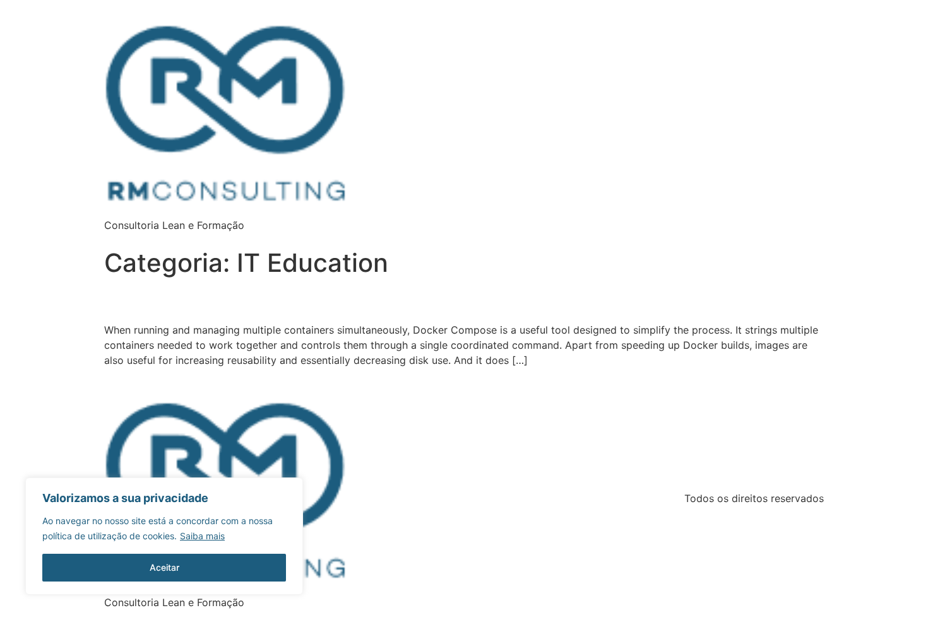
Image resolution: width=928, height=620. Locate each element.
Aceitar (164, 567)
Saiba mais (202, 535)
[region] (164, 536)
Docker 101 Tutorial (144, 303)
